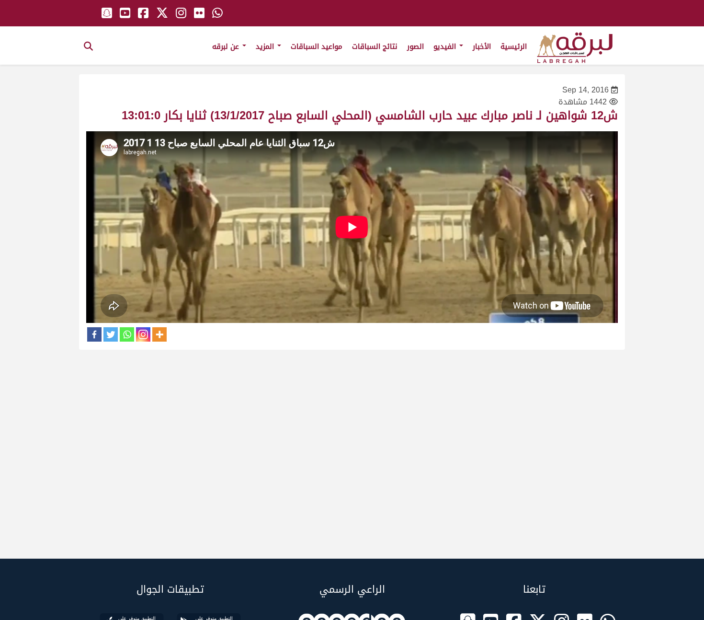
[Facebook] (94, 334)
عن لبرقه (226, 46)
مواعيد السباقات (316, 46)
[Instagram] (143, 334)
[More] (159, 334)
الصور (415, 46)
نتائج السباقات (374, 46)
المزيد (266, 46)
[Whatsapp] (127, 334)
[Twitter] (110, 334)
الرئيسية (513, 46)
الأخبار (482, 46)
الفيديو (445, 46)
